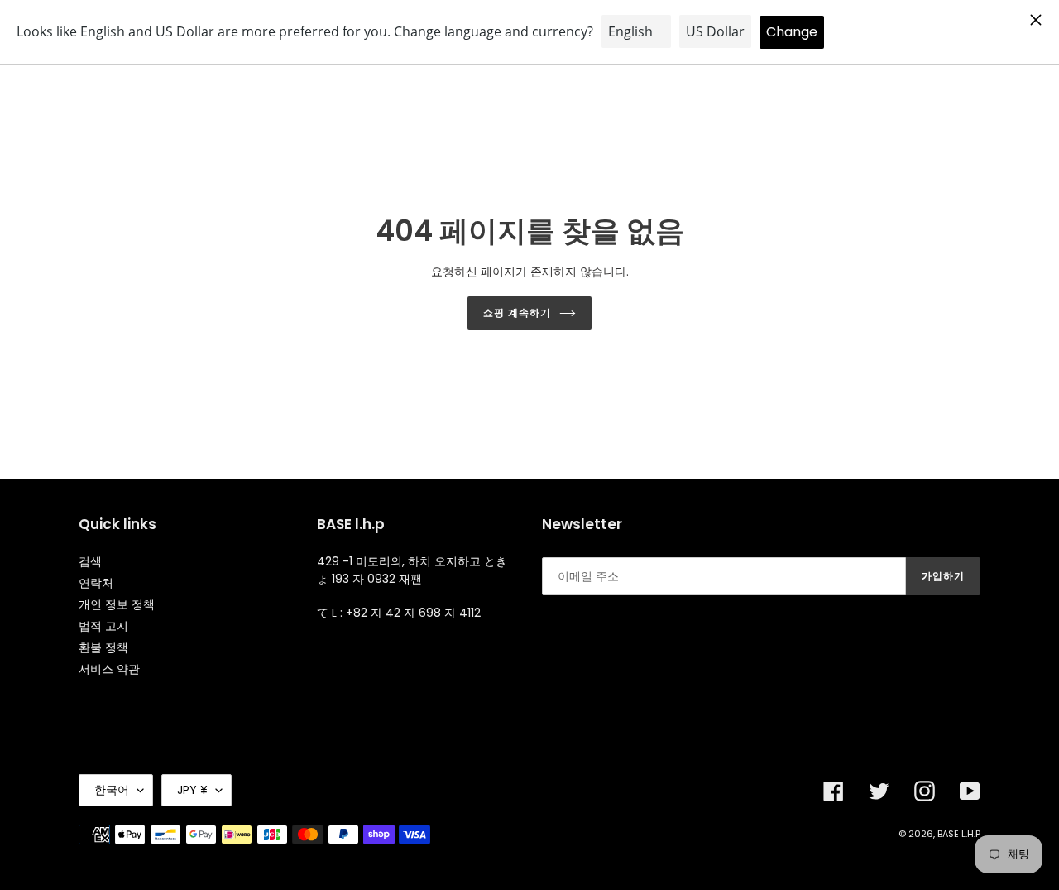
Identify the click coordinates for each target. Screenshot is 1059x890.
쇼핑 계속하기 (517, 312)
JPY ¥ (192, 790)
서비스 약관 (109, 669)
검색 (90, 561)
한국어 (111, 790)
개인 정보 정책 (117, 604)
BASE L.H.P (958, 833)
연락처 (96, 583)
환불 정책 (103, 647)
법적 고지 (103, 626)
